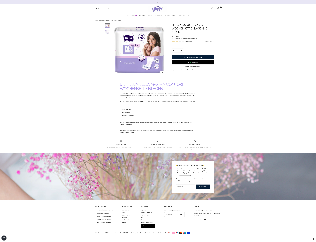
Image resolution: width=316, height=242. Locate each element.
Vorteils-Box (181, 15)
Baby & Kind (142, 15)
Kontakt (143, 220)
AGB (142, 217)
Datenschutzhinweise (146, 212)
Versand (124, 212)
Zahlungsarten (126, 215)
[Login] (213, 9)
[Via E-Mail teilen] (193, 71)
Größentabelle (126, 220)
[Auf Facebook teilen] (178, 71)
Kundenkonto (125, 210)
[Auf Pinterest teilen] (183, 71)
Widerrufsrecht (145, 215)
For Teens (167, 15)
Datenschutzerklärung (185, 175)
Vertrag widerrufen (148, 226)
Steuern (180, 38)
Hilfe (188, 15)
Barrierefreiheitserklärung (147, 222)
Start (96, 20)
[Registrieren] (181, 214)
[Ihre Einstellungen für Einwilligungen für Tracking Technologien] (313, 239)
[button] (4, 238)
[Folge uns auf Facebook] (196, 219)
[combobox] (110, 9)
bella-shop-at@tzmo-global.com (187, 147)
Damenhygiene (158, 15)
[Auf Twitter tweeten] (188, 71)
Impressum (144, 210)
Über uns (124, 217)
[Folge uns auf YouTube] (205, 219)
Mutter (149, 15)
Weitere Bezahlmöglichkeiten (192, 66)
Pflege (174, 15)
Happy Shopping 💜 (132, 15)
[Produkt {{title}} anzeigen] (107, 26)
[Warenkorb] (219, 9)
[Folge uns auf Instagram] (200, 219)
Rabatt (124, 222)
